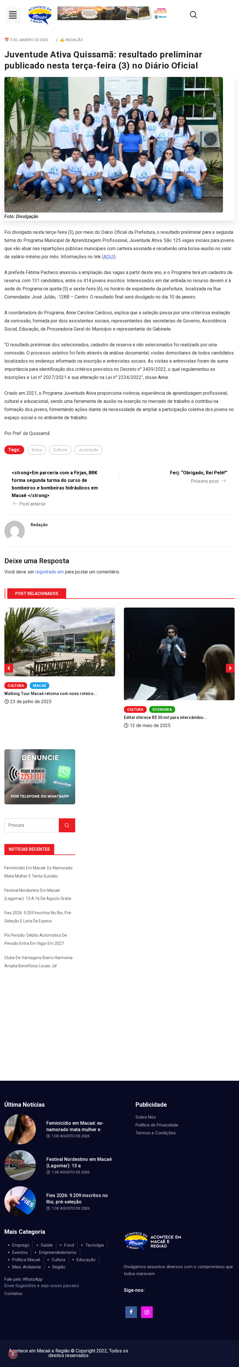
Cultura (16, 686)
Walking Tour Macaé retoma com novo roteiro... (50, 693)
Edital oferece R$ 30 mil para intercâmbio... (165, 717)
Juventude (88, 450)
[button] (13, 15)
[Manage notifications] (12, 1354)
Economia (162, 710)
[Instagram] (147, 1312)
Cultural (60, 450)
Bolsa (37, 450)
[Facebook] (131, 1312)
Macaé (39, 686)
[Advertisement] (119, 1037)
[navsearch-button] (186, 15)
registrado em (49, 572)
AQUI (108, 256)
